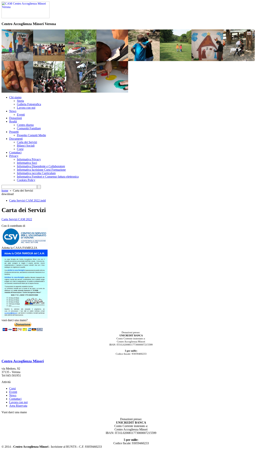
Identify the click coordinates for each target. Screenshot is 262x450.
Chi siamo (15, 97)
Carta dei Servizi (27, 142)
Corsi (20, 149)
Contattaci (15, 152)
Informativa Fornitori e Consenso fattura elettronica (48, 176)
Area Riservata (18, 405)
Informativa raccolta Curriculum (36, 173)
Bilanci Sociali (26, 145)
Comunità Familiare (29, 128)
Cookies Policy (26, 180)
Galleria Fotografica (29, 104)
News (12, 111)
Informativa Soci (27, 162)
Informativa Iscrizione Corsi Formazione (41, 169)
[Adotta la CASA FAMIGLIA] (25, 317)
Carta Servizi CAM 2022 (17, 219)
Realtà (13, 121)
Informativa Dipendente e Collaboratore (41, 166)
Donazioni (15, 118)
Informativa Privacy (29, 159)
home (5, 190)
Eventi (21, 114)
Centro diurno (25, 125)
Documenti (16, 138)
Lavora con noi (26, 107)
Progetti (14, 131)
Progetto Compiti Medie (31, 135)
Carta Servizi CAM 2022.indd (27, 200)
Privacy (13, 156)
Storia (20, 100)
